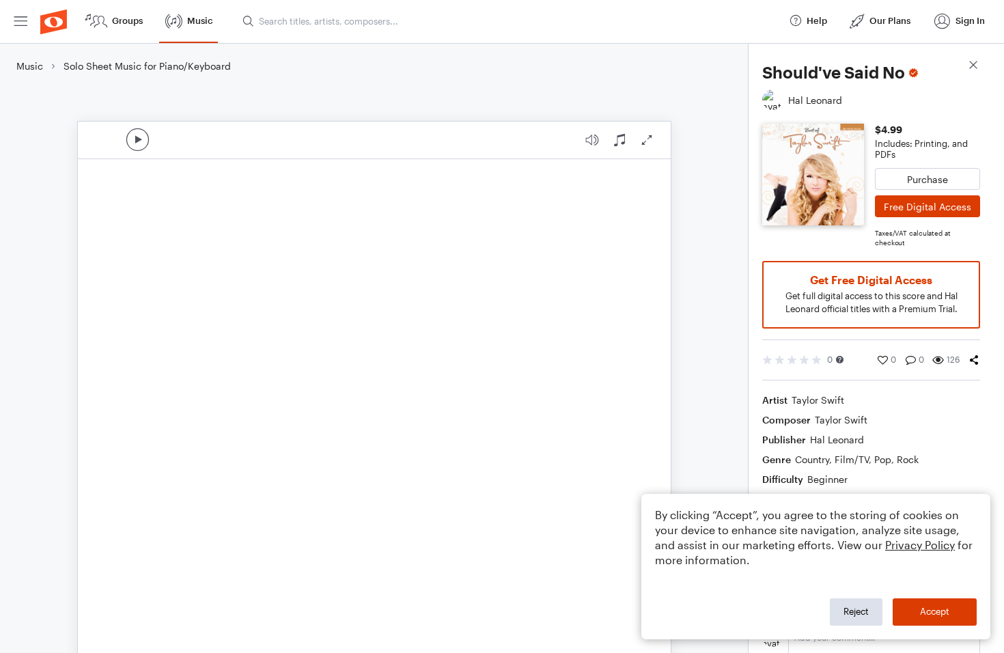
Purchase (927, 179)
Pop (882, 459)
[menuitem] (20, 21)
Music (29, 66)
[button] (839, 359)
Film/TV (852, 459)
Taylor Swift (818, 400)
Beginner (827, 479)
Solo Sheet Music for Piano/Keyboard (147, 66)
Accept (934, 611)
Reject (856, 611)
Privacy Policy (920, 544)
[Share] (974, 360)
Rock (908, 459)
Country (812, 459)
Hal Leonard (837, 439)
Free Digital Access (927, 206)
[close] (973, 66)
